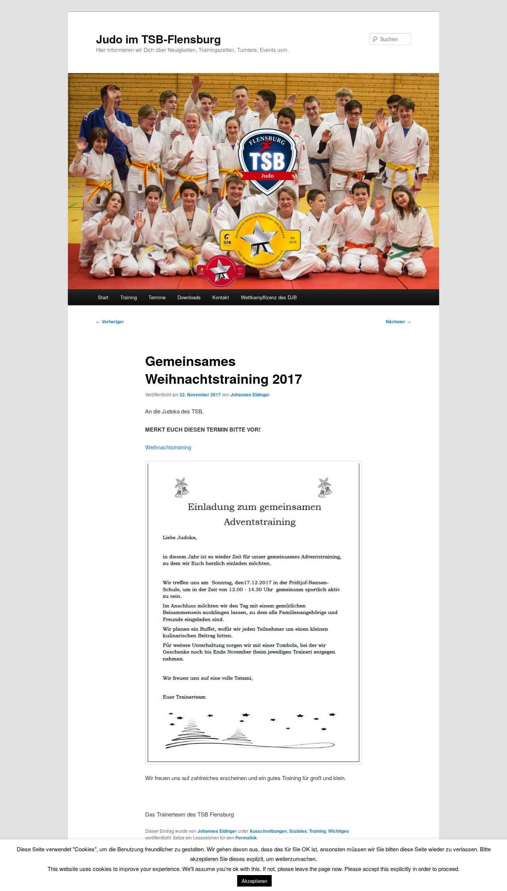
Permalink (246, 837)
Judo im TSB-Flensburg (158, 39)
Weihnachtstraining (168, 447)
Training (128, 297)
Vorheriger (110, 321)
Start (103, 297)
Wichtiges (338, 831)
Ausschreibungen (268, 831)
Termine (157, 297)
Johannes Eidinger (250, 394)
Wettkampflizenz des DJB (269, 297)
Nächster (398, 321)
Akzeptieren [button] (254, 880)
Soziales (298, 831)
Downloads (189, 297)
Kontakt (220, 297)
